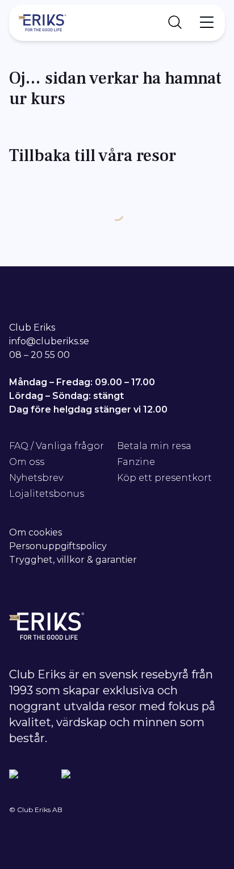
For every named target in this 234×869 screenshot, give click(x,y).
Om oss (26, 461)
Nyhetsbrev (36, 477)
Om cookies (35, 532)
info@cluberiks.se (49, 341)
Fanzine (136, 461)
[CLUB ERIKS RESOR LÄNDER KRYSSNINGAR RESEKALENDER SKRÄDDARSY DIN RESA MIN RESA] (117, 23)
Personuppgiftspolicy (58, 546)
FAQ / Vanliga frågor (56, 445)
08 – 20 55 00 (39, 354)
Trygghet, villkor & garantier (73, 559)
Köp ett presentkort (164, 477)
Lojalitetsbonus (46, 493)
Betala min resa (154, 445)
